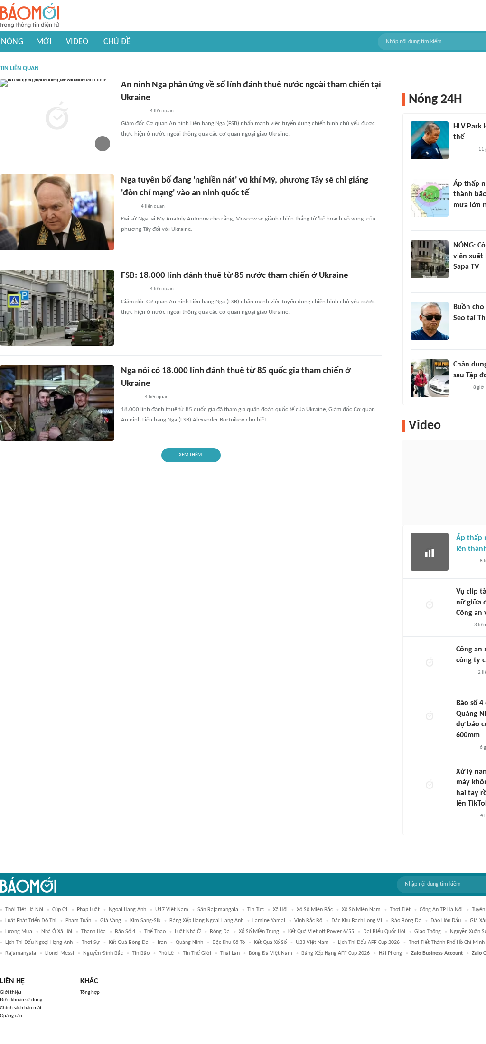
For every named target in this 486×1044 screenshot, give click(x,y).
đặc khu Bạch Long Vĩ (356, 921)
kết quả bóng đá (129, 942)
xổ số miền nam (361, 910)
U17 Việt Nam (171, 910)
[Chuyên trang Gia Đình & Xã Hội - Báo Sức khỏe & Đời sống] (465, 816)
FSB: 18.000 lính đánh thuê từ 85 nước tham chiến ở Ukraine (234, 275)
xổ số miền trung (259, 931)
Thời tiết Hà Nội (24, 910)
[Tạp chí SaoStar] (463, 150)
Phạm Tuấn (78, 921)
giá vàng (110, 921)
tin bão (141, 953)
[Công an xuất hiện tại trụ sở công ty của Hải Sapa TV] (430, 663)
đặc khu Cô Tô (228, 942)
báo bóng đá (406, 921)
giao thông (427, 931)
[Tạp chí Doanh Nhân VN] (460, 388)
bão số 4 (125, 931)
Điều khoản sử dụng (21, 1000)
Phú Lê (166, 953)
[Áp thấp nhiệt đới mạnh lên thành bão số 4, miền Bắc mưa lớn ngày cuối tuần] (430, 198)
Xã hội (280, 910)
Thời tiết (400, 910)
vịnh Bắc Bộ (308, 921)
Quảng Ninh (189, 942)
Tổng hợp (90, 992)
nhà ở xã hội (56, 931)
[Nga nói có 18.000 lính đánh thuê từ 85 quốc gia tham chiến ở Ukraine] (57, 403)
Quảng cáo (11, 1015)
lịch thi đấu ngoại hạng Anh (39, 942)
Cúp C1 (60, 910)
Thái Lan (230, 953)
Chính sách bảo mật (21, 1008)
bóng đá (220, 931)
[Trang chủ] (29, 16)
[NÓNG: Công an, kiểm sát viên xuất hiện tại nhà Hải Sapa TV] (430, 259)
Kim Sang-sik (145, 921)
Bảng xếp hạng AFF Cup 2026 (335, 953)
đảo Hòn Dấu (445, 921)
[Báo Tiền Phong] (130, 397)
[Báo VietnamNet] (464, 673)
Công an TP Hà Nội (441, 910)
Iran (162, 942)
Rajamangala (20, 953)
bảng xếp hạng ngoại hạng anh (206, 921)
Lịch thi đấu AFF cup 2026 (369, 942)
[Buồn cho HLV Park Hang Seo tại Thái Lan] (430, 321)
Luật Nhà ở (188, 931)
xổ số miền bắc (315, 910)
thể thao (155, 931)
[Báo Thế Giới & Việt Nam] (128, 207)
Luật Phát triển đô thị (30, 921)
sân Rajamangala (217, 910)
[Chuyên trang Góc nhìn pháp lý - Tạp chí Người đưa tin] (462, 625)
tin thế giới (197, 953)
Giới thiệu (10, 992)
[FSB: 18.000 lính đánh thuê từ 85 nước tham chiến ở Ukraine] (57, 308)
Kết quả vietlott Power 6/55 (321, 931)
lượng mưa (18, 931)
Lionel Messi (59, 953)
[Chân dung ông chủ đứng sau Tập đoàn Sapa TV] (430, 378)
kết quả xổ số (270, 942)
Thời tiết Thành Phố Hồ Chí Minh (447, 942)
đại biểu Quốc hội (384, 931)
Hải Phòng (390, 953)
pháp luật (88, 910)
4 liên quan (162, 111)
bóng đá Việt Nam (270, 953)
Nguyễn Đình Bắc (103, 953)
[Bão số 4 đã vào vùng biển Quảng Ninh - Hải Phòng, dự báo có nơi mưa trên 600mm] (430, 717)
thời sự (91, 942)
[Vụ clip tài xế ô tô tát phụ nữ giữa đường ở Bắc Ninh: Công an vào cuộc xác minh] (430, 605)
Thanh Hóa (93, 931)
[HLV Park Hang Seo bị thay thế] (430, 140)
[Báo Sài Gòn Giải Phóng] (465, 561)
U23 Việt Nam (312, 942)
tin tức (255, 910)
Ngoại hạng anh (127, 910)
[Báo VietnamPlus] (132, 111)
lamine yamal (268, 921)
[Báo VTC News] (464, 217)
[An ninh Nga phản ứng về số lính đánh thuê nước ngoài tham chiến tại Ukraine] (57, 117)
